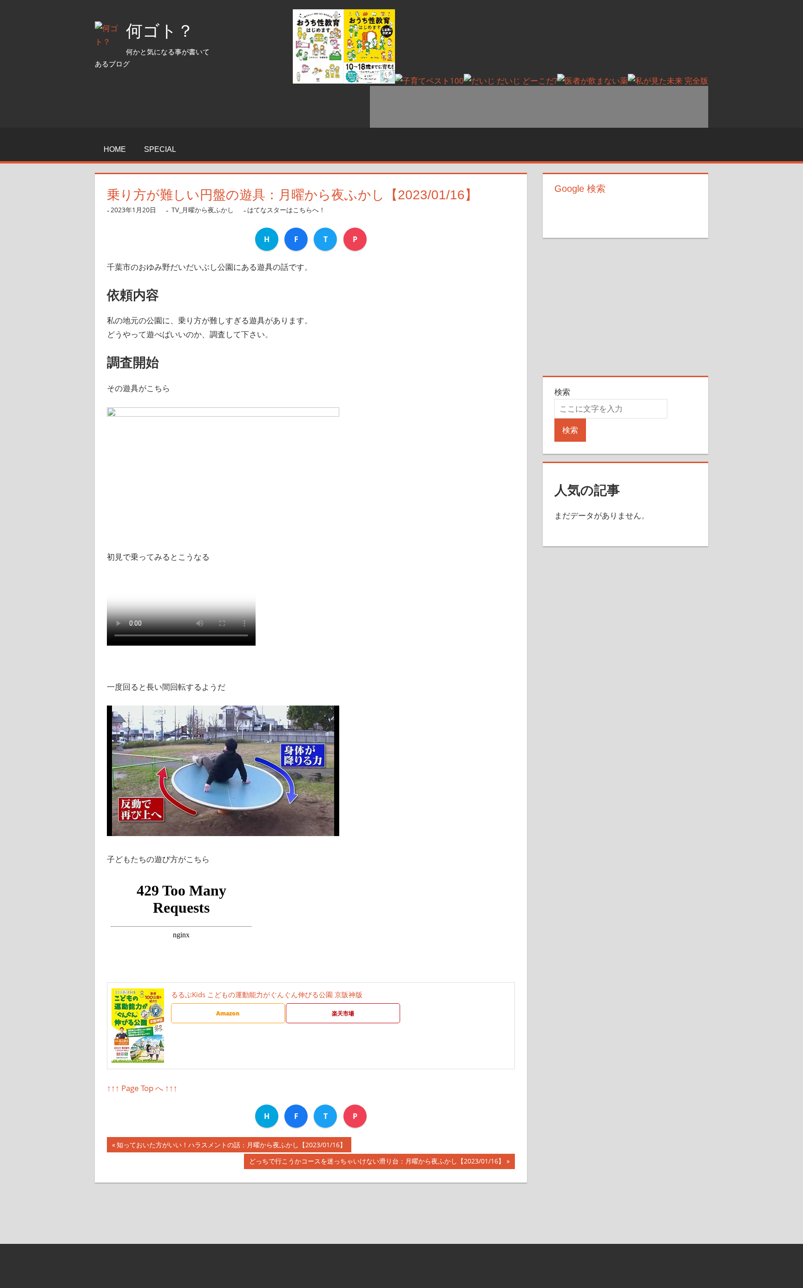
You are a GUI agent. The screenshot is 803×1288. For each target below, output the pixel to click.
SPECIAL (160, 149)
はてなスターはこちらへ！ (286, 209)
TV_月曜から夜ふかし (202, 209)
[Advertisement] (539, 107)
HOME (115, 149)
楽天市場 (343, 1013)
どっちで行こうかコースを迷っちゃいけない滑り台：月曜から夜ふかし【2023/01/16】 (377, 1163)
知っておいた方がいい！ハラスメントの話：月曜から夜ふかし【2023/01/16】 (231, 1146)
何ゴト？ (160, 30)
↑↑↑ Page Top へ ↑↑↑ (142, 1088)
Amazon (227, 1013)
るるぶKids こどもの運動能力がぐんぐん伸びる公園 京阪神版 (266, 994)
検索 (562, 391)
